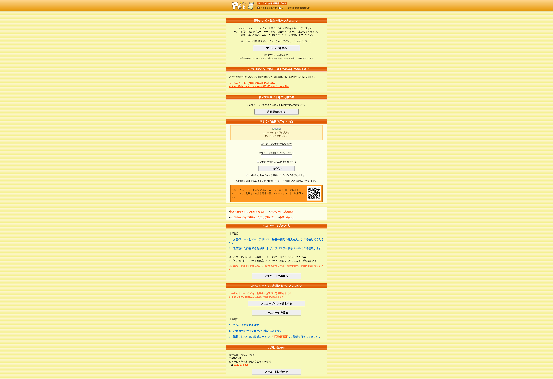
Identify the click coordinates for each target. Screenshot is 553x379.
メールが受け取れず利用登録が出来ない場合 (252, 83)
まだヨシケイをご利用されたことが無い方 (252, 217)
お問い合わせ (287, 217)
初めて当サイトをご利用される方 (247, 211)
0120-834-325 (241, 365)
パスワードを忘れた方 (282, 211)
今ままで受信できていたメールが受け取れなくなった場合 (259, 86)
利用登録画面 (280, 336)
